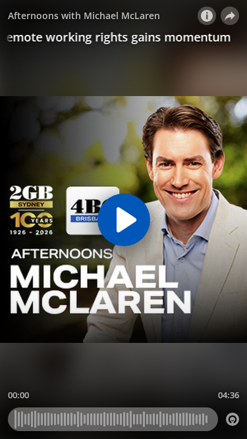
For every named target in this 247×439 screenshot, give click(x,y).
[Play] (123, 220)
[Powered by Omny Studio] (232, 419)
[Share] (230, 16)
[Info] (207, 16)
